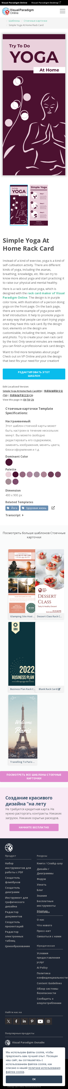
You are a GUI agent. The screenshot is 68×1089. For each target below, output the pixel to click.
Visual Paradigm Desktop (45, 2)
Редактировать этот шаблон (34, 373)
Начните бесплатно (34, 827)
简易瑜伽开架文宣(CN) (21, 395)
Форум (41, 879)
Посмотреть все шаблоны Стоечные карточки (34, 776)
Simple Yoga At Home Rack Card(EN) (22, 391)
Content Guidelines (49, 983)
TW (28, 399)
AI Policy (42, 967)
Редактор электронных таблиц (14, 936)
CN (32, 399)
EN (24, 399)
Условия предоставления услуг (48, 957)
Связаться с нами (49, 936)
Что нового (44, 925)
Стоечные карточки (35, 20)
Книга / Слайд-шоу (50, 863)
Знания (42, 895)
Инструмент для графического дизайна (16, 902)
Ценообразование (17, 946)
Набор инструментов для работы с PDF (18, 868)
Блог (40, 890)
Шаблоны (14, 20)
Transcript (12, 515)
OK (34, 1079)
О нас (40, 919)
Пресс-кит (44, 931)
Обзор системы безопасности (24, 1086)
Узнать (41, 884)
